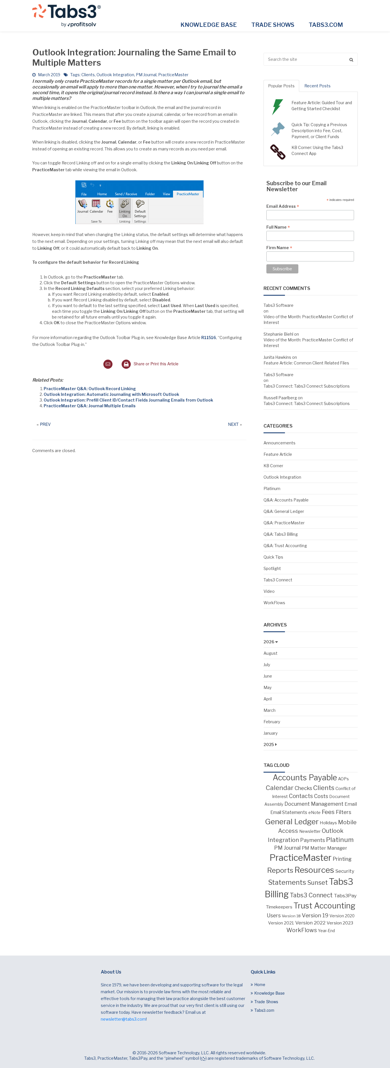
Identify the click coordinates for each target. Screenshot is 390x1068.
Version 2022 (310, 923)
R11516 (208, 337)
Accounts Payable (305, 777)
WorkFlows (274, 602)
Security (344, 871)
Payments (312, 840)
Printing (342, 859)
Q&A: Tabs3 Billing (281, 534)
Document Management (313, 804)
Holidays (328, 822)
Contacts (301, 796)
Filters (343, 812)
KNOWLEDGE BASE (208, 24)
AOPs (343, 779)
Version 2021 (281, 923)
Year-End (326, 930)
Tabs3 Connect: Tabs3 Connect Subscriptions (307, 386)
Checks (303, 788)
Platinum (272, 488)
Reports (280, 870)
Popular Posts (281, 85)
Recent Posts (317, 85)
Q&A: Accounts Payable (286, 499)
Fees (328, 811)
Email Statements (288, 812)
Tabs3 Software (278, 305)
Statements (287, 882)
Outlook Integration (115, 74)
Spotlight (272, 568)
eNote (314, 812)
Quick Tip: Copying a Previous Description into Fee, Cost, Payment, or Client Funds (319, 130)
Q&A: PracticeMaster (284, 522)
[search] (311, 59)
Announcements (279, 442)
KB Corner (273, 465)
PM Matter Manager (324, 848)
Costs (321, 796)
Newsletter (310, 831)
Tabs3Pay (345, 895)
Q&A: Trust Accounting (285, 545)
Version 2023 (340, 923)
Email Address (282, 206)
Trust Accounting (324, 905)
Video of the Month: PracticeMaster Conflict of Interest (308, 319)
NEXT (233, 424)
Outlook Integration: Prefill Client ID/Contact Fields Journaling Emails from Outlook (128, 400)
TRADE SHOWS (272, 24)
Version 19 (315, 915)
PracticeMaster (173, 74)
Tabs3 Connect (278, 579)
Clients (88, 74)
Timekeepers (279, 907)
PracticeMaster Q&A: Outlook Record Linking (90, 388)
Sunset (317, 882)
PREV (45, 424)
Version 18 (291, 916)
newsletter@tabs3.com (123, 1019)
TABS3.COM (326, 24)
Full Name (278, 227)
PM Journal (146, 74)
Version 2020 (342, 916)
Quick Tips (273, 557)
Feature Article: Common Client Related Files (306, 362)
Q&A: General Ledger (284, 511)
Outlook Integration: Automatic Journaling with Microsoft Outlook (111, 394)
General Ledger (292, 821)
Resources (314, 870)
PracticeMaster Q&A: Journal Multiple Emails (90, 405)
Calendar (279, 788)
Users (274, 915)
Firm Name (279, 248)
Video (269, 591)
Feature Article (278, 454)
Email (351, 804)
